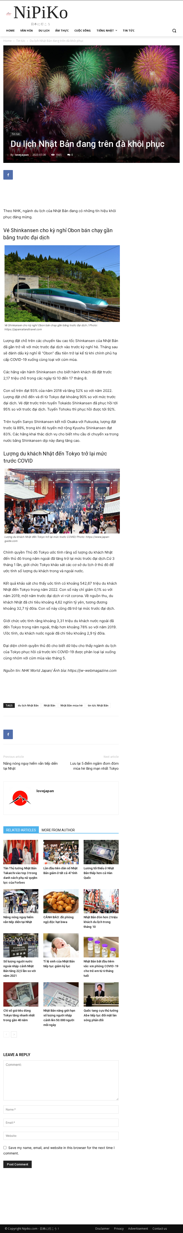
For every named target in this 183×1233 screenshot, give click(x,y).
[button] (174, 30)
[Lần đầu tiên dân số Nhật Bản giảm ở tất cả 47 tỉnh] (60, 852)
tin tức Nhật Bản (98, 705)
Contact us (159, 1229)
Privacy (119, 1229)
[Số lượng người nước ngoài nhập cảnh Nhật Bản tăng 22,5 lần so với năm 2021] (20, 945)
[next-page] (14, 1034)
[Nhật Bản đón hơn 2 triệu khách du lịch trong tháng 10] (101, 901)
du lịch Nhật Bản (28, 705)
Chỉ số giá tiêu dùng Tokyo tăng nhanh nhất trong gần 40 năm (19, 1015)
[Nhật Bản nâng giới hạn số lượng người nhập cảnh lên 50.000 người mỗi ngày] (60, 994)
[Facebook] (8, 175)
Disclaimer (102, 1229)
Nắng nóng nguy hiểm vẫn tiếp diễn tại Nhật (30, 766)
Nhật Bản (49, 705)
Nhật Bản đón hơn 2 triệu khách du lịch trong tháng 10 (100, 922)
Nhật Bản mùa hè (72, 705)
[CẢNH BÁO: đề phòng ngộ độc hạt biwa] (60, 901)
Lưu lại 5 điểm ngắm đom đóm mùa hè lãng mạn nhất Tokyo (94, 766)
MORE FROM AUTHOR (58, 830)
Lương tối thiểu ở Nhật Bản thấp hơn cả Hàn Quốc (99, 873)
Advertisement (138, 1229)
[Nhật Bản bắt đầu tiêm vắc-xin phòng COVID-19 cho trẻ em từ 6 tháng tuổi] (101, 945)
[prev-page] (6, 1034)
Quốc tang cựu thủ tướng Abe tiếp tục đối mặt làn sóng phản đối (101, 1015)
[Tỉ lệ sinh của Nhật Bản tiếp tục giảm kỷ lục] (60, 945)
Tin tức (20, 41)
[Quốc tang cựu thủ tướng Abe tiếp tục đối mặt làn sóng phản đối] (101, 994)
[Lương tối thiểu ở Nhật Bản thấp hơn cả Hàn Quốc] (101, 852)
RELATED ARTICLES (21, 830)
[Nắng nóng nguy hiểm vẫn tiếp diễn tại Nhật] (20, 901)
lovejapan (22, 154)
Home (7, 41)
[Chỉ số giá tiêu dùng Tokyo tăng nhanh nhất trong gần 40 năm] (20, 994)
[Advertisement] (61, 195)
